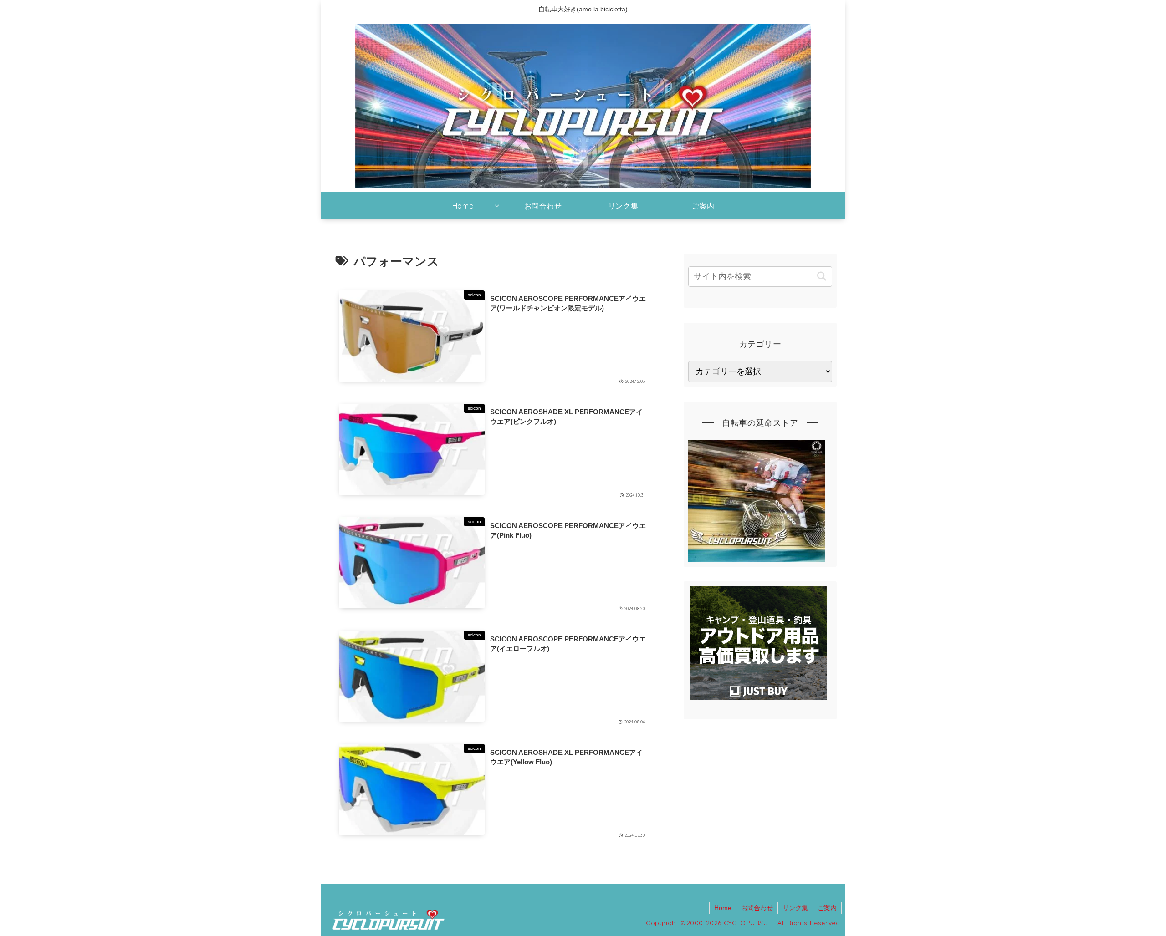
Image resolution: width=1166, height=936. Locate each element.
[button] (821, 276)
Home (722, 907)
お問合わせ (757, 907)
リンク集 (795, 907)
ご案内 (827, 907)
